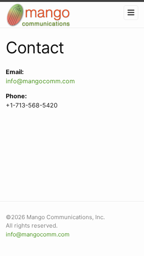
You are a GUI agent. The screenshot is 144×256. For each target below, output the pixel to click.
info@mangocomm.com (40, 81)
